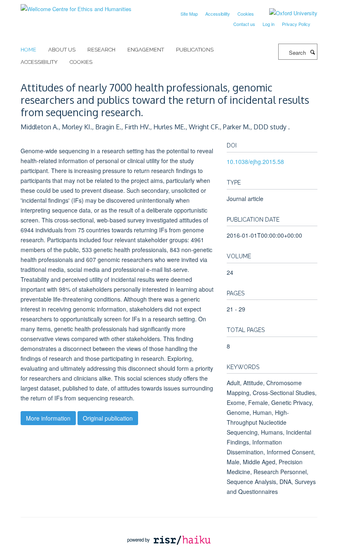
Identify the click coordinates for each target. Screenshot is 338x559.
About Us (61, 50)
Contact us (244, 24)
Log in (269, 24)
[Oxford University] (287, 13)
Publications (195, 50)
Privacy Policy (296, 24)
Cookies (245, 13)
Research (101, 50)
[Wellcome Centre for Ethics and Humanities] (76, 6)
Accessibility (217, 13)
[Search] (312, 51)
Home (28, 50)
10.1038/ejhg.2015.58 (255, 161)
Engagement (145, 50)
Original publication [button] (108, 418)
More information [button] (48, 418)
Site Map (189, 13)
